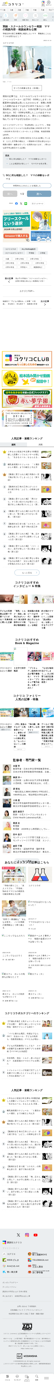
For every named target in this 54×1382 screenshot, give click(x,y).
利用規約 (33, 1306)
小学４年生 (24, 263)
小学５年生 (39, 263)
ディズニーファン (9, 1287)
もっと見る (27, 572)
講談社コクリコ (5, 729)
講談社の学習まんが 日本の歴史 (15, 1291)
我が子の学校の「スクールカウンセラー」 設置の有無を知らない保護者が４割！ (32, 279)
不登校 (31, 253)
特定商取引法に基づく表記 (18, 1313)
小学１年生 (19, 259)
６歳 (7, 259)
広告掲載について (16, 1310)
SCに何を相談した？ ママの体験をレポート (28, 159)
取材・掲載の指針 (37, 1313)
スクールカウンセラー (14, 253)
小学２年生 (34, 259)
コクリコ (19, 749)
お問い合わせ (22, 1306)
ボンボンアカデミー (10, 1282)
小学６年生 (9, 267)
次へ (39, 193)
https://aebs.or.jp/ (27, 1348)
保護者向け (38, 267)
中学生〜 (23, 267)
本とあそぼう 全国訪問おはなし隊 (16, 1296)
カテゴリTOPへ (27, 291)
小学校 (42, 253)
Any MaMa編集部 (29, 249)
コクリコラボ (8, 42)
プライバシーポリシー (34, 1310)
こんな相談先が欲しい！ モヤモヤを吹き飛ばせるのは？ (29, 163)
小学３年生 (9, 263)
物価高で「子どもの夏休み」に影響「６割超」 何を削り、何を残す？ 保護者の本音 (20, 302)
